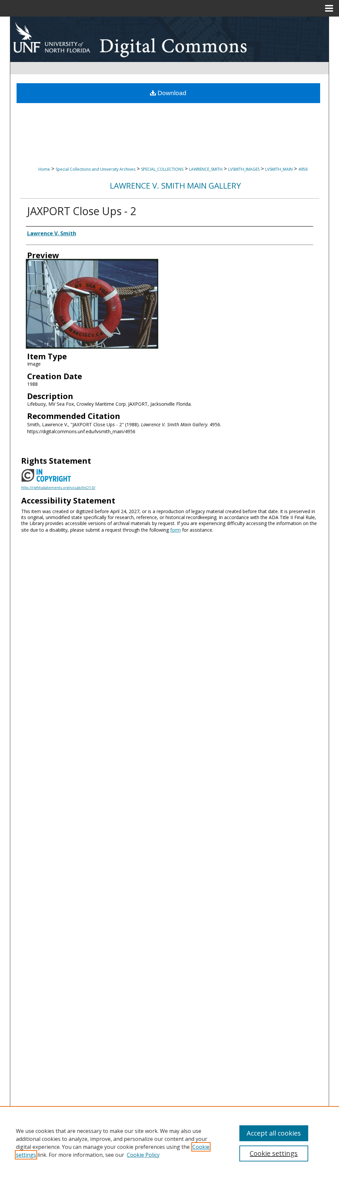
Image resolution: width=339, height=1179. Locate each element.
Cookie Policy (143, 1154)
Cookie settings (274, 1153)
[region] (169, 1142)
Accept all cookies (274, 1133)
